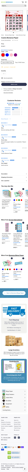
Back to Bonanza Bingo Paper (15, 293)
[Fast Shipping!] (14, 311)
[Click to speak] (25, 469)
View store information (8, 92)
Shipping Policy (17, 426)
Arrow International (6, 40)
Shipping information (7, 177)
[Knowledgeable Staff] (14, 366)
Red (3, 55)
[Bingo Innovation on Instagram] (15, 438)
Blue (7, 55)
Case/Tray (4, 59)
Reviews (3, 428)
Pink (11, 55)
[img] (4, 122)
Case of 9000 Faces (7, 62)
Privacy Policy (17, 422)
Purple (15, 55)
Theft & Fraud (17, 428)
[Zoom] (22, 29)
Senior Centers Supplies (7, 426)
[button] (4, 50)
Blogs (2, 420)
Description (4, 174)
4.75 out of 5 (18, 103)
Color (4, 51)
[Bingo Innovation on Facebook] (19, 438)
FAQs (2, 430)
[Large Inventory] (14, 341)
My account (16, 430)
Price (2, 43)
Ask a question (5, 180)
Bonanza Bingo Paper (16, 255)
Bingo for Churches (5, 422)
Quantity (3, 70)
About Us (16, 420)
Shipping (3, 81)
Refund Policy (17, 424)
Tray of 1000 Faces (19, 62)
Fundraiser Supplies (6, 424)
